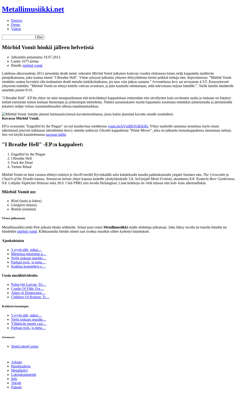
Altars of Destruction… (28, 293)
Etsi (40, 37)
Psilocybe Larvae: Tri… (28, 284)
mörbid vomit (32, 65)
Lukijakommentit (23, 375)
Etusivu (16, 20)
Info (14, 379)
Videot (16, 29)
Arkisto (16, 362)
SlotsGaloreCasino (24, 346)
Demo (15, 25)
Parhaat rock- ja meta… (28, 262)
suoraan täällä (56, 134)
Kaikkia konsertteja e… (28, 266)
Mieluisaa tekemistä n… (28, 254)
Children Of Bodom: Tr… (30, 297)
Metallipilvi (19, 370)
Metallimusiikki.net (33, 9)
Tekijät (16, 383)
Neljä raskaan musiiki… (28, 258)
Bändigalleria (21, 366)
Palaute (16, 387)
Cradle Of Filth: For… (27, 289)
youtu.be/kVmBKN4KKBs (128, 126)
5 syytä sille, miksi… (26, 250)
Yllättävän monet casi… (28, 324)
